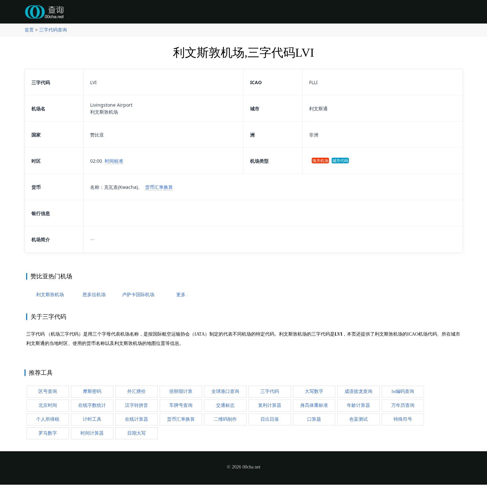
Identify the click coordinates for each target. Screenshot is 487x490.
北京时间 (47, 405)
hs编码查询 (403, 391)
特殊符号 (403, 419)
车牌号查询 (180, 405)
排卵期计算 (180, 391)
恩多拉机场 (94, 294)
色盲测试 (358, 419)
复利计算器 (269, 405)
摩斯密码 (92, 391)
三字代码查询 (53, 29)
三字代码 (269, 391)
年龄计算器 (358, 405)
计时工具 (92, 419)
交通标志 (225, 405)
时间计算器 (92, 433)
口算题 (314, 419)
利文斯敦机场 (50, 294)
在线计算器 (136, 419)
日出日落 (269, 419)
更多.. (182, 294)
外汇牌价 (136, 391)
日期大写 (136, 433)
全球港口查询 (225, 391)
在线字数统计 (92, 405)
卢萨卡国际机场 (138, 294)
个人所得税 (47, 419)
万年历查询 (402, 405)
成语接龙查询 (358, 391)
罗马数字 (47, 433)
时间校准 (114, 161)
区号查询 (47, 391)
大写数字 (314, 391)
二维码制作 (225, 419)
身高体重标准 (314, 405)
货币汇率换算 (159, 187)
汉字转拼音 (136, 405)
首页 (29, 29)
